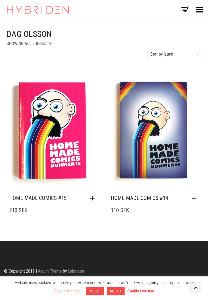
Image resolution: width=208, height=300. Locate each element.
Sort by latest (161, 54)
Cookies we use (140, 291)
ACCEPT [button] (95, 291)
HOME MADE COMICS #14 (139, 198)
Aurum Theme (50, 271)
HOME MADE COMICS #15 (38, 198)
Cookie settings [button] (66, 291)
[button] (93, 198)
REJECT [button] (115, 291)
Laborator (76, 271)
